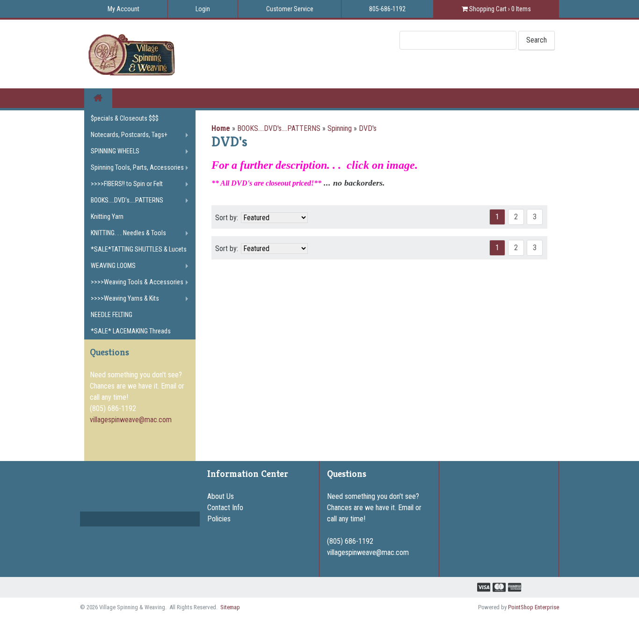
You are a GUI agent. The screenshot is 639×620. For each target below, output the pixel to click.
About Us (220, 496)
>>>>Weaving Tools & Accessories (137, 282)
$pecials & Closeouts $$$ (125, 118)
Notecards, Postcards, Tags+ (129, 134)
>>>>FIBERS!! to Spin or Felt (127, 183)
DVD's (368, 128)
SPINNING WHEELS (115, 151)
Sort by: (226, 217)
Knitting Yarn (107, 216)
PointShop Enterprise (533, 607)
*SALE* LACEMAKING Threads (131, 331)
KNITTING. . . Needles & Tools (128, 233)
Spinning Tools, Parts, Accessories (137, 167)
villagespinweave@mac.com (131, 419)
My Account (123, 9)
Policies (219, 518)
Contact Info (225, 507)
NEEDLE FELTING (111, 314)
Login (203, 9)
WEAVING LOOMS (113, 265)
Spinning (339, 128)
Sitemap (230, 607)
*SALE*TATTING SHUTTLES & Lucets (139, 249)
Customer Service (289, 9)
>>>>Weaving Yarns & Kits (125, 298)
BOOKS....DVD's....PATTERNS (278, 128)
